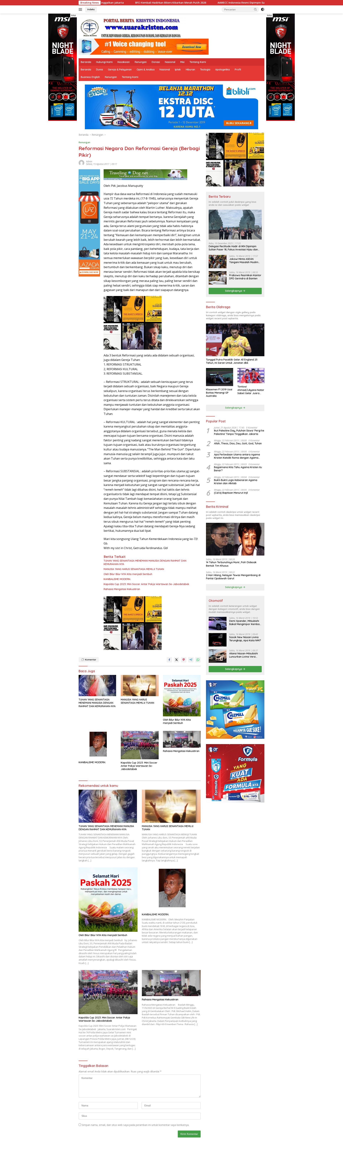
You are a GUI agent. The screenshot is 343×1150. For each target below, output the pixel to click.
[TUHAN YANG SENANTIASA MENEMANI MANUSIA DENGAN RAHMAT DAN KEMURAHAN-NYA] (97, 685)
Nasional (170, 62)
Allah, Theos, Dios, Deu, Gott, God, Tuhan (238, 443)
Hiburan (190, 69)
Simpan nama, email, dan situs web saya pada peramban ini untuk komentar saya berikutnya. (135, 1125)
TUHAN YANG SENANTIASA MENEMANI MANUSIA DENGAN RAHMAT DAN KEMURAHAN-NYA (145, 562)
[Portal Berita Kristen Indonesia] (132, 27)
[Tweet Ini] (176, 659)
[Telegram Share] (190, 659)
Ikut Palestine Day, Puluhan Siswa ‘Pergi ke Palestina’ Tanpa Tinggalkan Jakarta (239, 432)
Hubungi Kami (104, 62)
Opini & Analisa (146, 69)
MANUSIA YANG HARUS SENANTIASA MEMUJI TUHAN (134, 569)
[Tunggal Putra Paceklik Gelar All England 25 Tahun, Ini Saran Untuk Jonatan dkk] (235, 340)
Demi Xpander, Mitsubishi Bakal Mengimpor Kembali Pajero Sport (245, 622)
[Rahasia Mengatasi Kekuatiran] (182, 739)
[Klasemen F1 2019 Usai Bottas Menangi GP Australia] (219, 377)
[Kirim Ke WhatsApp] (198, 659)
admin (89, 161)
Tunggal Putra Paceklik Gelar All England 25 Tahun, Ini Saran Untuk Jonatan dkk (231, 361)
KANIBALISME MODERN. (117, 579)
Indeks (91, 9)
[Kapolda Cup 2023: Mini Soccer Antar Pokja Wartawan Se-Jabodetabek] (140, 745)
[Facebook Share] (169, 659)
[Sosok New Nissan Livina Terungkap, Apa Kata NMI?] (218, 639)
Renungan (141, 62)
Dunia (99, 69)
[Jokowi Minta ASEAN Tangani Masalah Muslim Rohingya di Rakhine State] (218, 261)
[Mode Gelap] (262, 9)
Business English (90, 77)
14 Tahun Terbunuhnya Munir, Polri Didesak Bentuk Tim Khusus (231, 564)
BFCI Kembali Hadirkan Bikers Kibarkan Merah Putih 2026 (101, 2)
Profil (238, 69)
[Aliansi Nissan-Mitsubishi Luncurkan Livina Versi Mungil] (218, 656)
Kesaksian (124, 62)
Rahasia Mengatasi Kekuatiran (122, 589)
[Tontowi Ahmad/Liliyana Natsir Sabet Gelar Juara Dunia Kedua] (250, 375)
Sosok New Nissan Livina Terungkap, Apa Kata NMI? (245, 639)
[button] (255, 9)
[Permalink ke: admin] (81, 162)
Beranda (86, 62)
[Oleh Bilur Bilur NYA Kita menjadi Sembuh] (182, 695)
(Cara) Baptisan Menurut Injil (231, 492)
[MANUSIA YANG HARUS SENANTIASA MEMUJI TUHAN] (140, 685)
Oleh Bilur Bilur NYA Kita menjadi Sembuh (128, 574)
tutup (73, 15)
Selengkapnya (234, 290)
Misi (182, 62)
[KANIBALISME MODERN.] (97, 745)
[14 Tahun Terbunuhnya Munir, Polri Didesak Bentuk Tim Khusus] (235, 539)
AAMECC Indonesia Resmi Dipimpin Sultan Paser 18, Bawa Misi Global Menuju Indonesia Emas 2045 (209, 2)
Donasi (156, 62)
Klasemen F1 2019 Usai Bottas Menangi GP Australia (219, 393)
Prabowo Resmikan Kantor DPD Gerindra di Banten (245, 277)
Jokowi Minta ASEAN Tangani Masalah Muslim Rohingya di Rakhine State (244, 260)
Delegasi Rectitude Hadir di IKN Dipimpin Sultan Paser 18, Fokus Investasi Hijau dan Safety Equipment (233, 248)
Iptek (178, 69)
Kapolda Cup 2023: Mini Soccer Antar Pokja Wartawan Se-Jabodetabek (146, 584)
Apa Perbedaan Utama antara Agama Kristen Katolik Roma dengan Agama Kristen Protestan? (237, 456)
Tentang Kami (198, 62)
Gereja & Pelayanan (120, 69)
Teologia (205, 69)
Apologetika (222, 69)
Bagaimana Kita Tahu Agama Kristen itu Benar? (238, 469)
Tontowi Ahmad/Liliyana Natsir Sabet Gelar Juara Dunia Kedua (250, 390)
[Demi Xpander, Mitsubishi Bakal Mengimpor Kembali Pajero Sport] (218, 623)
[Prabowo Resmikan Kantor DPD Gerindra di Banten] (218, 278)
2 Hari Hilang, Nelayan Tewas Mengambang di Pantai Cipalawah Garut (233, 577)
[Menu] (81, 9)
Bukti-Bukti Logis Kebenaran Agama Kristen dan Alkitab (235, 481)
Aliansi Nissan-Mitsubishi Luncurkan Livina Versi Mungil (243, 655)
